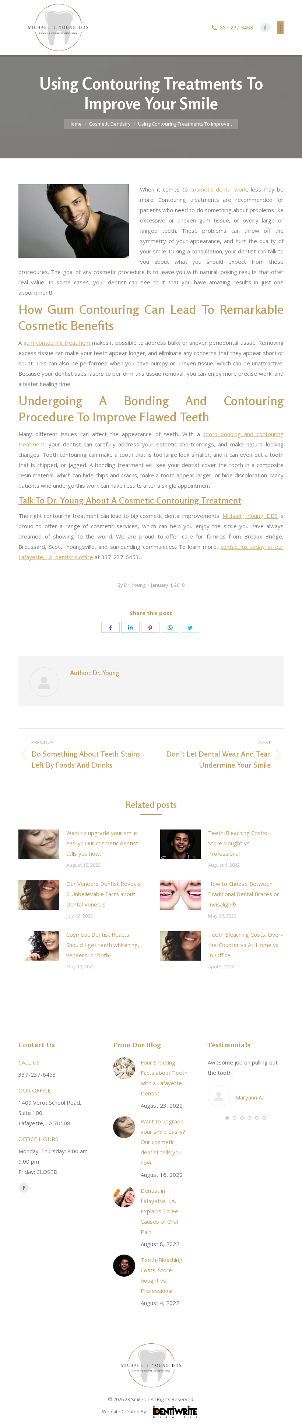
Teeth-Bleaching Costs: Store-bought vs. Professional (237, 843)
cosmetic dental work (218, 189)
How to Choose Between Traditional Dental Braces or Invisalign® (243, 894)
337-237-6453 (236, 28)
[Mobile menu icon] (280, 27)
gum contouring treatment (57, 342)
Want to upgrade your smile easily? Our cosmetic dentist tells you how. (102, 843)
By (131, 585)
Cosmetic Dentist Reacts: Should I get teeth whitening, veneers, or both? (102, 945)
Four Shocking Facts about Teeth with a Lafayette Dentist (164, 1078)
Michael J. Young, (250, 515)
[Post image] (38, 844)
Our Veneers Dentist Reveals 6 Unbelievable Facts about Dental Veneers (103, 894)
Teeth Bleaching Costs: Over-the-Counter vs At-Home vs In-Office (245, 945)
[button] (227, 1118)
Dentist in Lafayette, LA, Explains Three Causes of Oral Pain (159, 1211)
